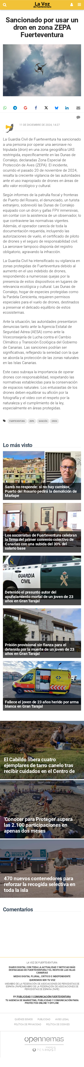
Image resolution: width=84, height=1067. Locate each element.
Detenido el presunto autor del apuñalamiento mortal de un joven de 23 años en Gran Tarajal (39, 596)
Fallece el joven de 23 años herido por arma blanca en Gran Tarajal (42, 704)
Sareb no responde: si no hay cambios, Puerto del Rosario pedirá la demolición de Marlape (41, 491)
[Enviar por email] (78, 108)
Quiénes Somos (24, 1019)
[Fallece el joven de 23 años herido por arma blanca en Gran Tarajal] (42, 683)
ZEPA (31, 421)
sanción (43, 421)
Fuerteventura (17, 421)
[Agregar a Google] (25, 108)
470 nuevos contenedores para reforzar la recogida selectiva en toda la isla (39, 884)
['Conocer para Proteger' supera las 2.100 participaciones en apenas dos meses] (42, 809)
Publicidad (44, 1019)
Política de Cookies (58, 1024)
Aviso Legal (62, 1019)
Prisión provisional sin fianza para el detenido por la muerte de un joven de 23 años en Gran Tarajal (39, 649)
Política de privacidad (27, 1024)
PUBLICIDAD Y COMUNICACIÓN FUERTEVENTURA (44, 996)
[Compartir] (4, 108)
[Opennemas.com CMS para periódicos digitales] (44, 1044)
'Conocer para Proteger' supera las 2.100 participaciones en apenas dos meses (38, 825)
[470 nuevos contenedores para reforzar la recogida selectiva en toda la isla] (42, 868)
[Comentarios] (78, 117)
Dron (54, 421)
